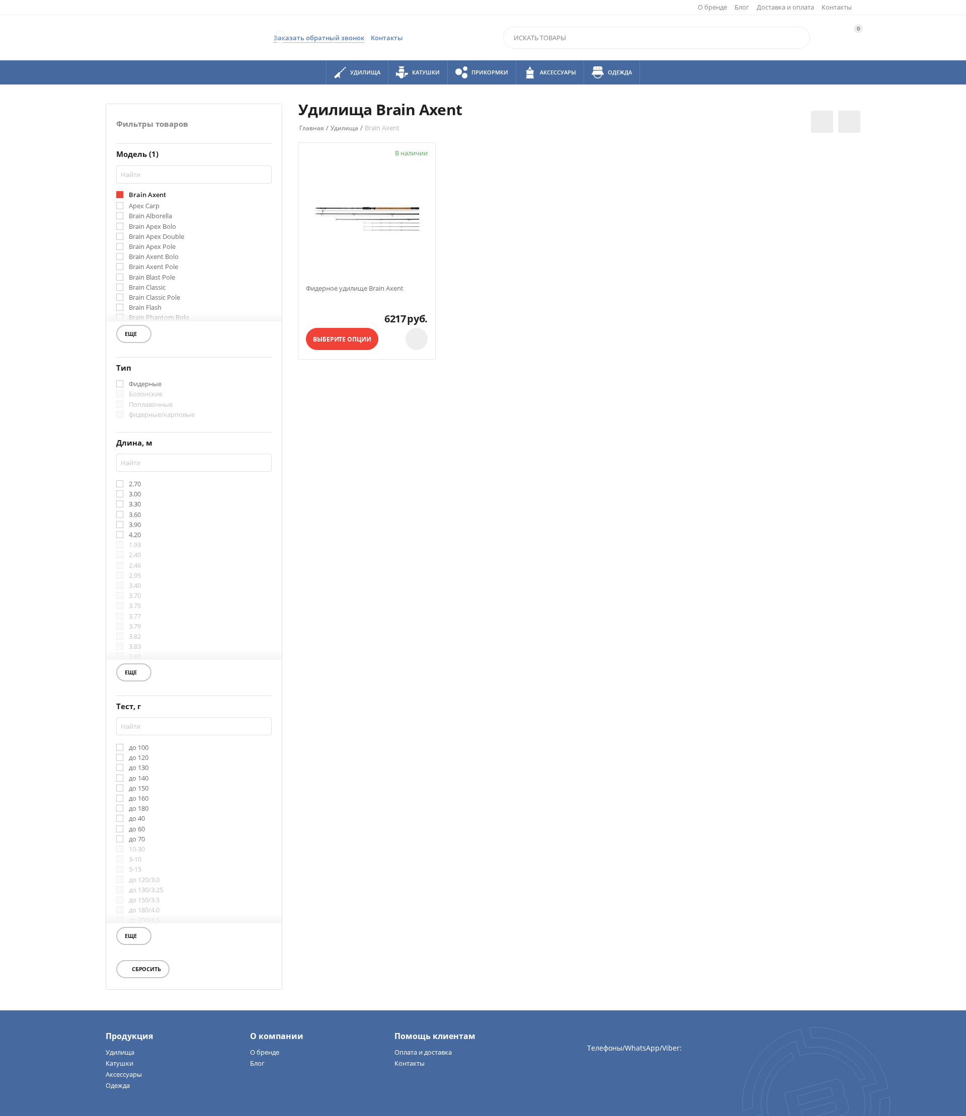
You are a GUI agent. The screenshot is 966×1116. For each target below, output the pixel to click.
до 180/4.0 (144, 910)
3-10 (135, 859)
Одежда (118, 1085)
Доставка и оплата (785, 7)
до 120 (138, 758)
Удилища (120, 1052)
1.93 (135, 545)
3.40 (135, 586)
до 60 (137, 829)
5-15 (135, 870)
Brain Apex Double (156, 237)
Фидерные (145, 384)
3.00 (135, 494)
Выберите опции (342, 339)
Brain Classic (147, 288)
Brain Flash (145, 308)
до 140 (138, 779)
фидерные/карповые (162, 415)
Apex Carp (144, 206)
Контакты (837, 7)
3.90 (135, 525)
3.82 (135, 637)
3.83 (135, 647)
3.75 (135, 606)
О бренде (712, 7)
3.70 (135, 596)
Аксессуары (124, 1074)
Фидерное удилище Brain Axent (355, 289)
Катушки (119, 1063)
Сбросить (145, 969)
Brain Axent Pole (153, 267)
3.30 (135, 504)
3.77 (135, 617)
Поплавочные (151, 405)
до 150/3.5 (144, 900)
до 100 (138, 748)
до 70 (137, 839)
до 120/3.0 (144, 880)
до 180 (138, 809)
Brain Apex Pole (152, 247)
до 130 (138, 768)
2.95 (135, 576)
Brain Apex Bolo (152, 227)
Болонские (146, 394)
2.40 (135, 555)
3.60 (135, 515)
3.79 (135, 627)
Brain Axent (147, 195)
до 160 (138, 799)
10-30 (137, 849)
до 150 (138, 789)
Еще (135, 335)
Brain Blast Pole (152, 278)
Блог (742, 7)
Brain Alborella (150, 216)
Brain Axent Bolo (154, 257)
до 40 (137, 819)
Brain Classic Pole (154, 298)
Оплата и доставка (423, 1052)
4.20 (135, 535)
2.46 (135, 566)
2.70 (135, 484)
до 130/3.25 (146, 890)
